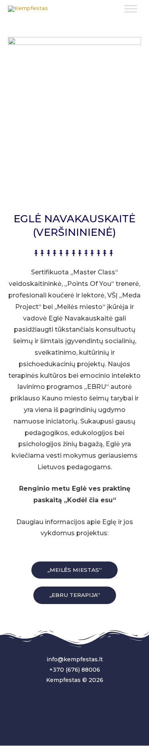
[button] (74, 570)
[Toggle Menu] (130, 8)
